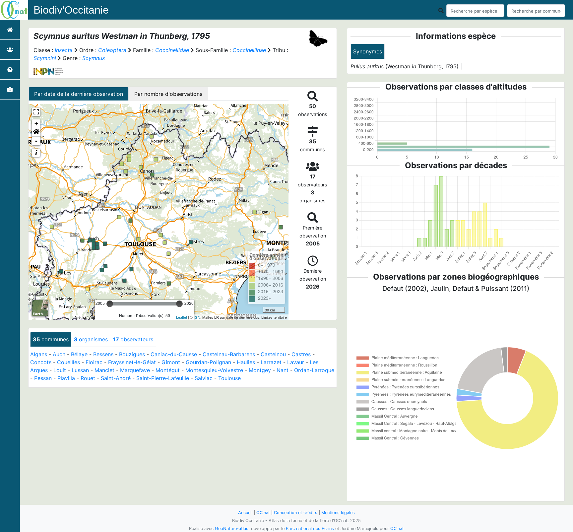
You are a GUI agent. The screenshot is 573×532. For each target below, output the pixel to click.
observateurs (133, 339)
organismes (91, 339)
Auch (59, 354)
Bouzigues (132, 354)
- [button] (36, 140)
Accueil (245, 512)
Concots (40, 362)
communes (51, 339)
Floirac (94, 362)
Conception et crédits (295, 512)
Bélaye (79, 354)
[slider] (109, 303)
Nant (282, 370)
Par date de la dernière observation (78, 94)
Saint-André (116, 378)
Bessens (103, 354)
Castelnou (273, 354)
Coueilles (68, 362)
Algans (38, 354)
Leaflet (181, 317)
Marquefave (135, 370)
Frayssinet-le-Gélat (132, 362)
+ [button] (36, 123)
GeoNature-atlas (231, 528)
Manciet (104, 370)
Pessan (43, 378)
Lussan (80, 370)
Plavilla (66, 378)
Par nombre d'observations (168, 94)
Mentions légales (338, 512)
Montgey (260, 370)
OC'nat (263, 512)
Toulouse (229, 378)
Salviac (204, 378)
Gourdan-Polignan (208, 362)
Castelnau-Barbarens (229, 354)
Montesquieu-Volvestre (214, 370)
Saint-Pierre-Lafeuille (162, 378)
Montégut (168, 370)
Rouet (88, 378)
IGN (197, 317)
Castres (301, 354)
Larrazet (271, 362)
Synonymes (367, 51)
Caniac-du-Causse (174, 354)
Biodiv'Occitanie (71, 10)
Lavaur (295, 362)
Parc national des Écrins (310, 528)
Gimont (170, 362)
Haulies (246, 362)
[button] (36, 132)
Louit (59, 370)
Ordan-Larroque (314, 370)
